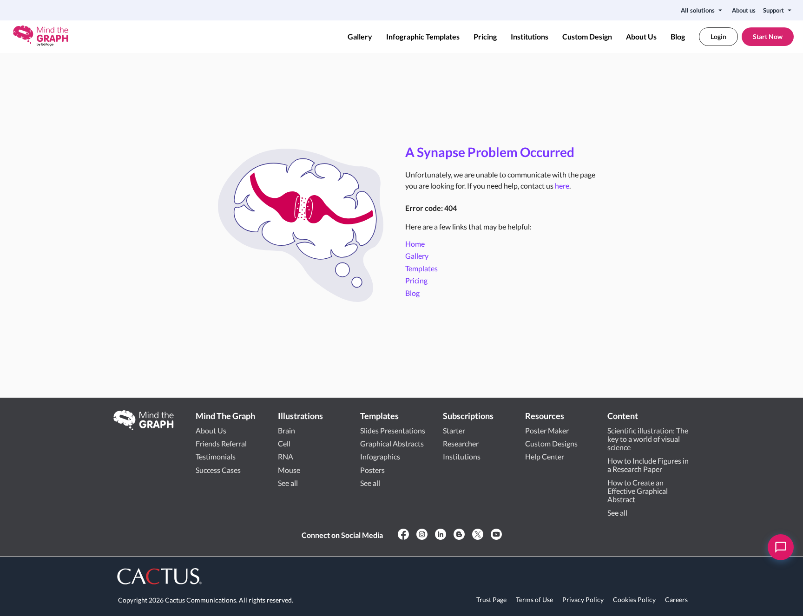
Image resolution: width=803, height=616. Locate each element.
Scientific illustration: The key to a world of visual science (647, 439)
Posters (372, 469)
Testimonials (216, 456)
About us (744, 10)
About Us (641, 37)
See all (288, 482)
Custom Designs (551, 443)
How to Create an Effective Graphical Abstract (637, 491)
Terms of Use (534, 599)
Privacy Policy (583, 599)
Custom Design (587, 37)
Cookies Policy (634, 599)
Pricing (485, 37)
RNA (285, 456)
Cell (284, 443)
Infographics (380, 456)
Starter (454, 430)
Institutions (529, 37)
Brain (286, 430)
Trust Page (491, 599)
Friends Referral (221, 443)
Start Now (768, 36)
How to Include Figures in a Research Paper (648, 464)
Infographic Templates (423, 37)
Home (415, 244)
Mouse (289, 469)
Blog (678, 37)
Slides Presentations (392, 430)
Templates (421, 268)
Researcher (461, 443)
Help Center (544, 456)
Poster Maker (547, 430)
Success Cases (218, 469)
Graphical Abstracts (392, 443)
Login (718, 36)
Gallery (360, 37)
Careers (676, 599)
